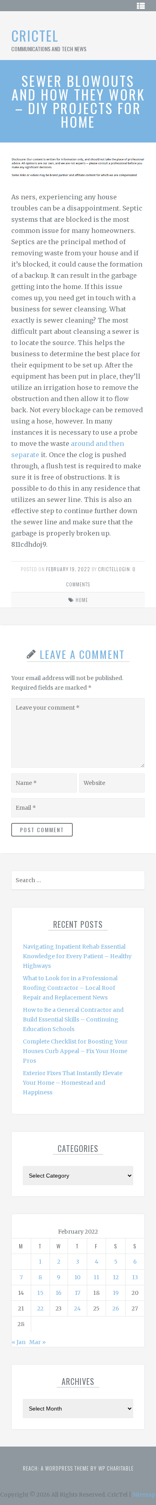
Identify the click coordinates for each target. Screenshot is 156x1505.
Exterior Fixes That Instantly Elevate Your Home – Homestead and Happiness (72, 1083)
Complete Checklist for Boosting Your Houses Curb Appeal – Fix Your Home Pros (75, 1051)
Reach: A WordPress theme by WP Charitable (78, 1468)
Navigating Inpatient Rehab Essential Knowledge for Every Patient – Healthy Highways (77, 956)
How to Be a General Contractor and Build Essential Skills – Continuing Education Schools (73, 1019)
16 (59, 1292)
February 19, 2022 (68, 569)
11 (96, 1277)
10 (77, 1277)
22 (40, 1308)
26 (115, 1308)
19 (116, 1292)
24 (77, 1308)
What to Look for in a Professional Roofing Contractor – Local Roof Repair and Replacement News (70, 988)
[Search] (138, 882)
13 (135, 1277)
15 (40, 1292)
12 (116, 1277)
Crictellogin (114, 569)
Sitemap (143, 1494)
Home (82, 599)
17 (77, 1292)
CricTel (35, 35)
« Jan (19, 1342)
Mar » (37, 1342)
